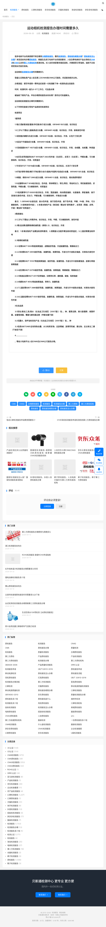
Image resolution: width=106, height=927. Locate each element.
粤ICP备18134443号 (53, 917)
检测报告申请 (10, 669)
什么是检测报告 (44, 724)
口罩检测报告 (36, 10)
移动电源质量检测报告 (80, 686)
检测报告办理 (27, 72)
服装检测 (41, 720)
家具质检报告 (76, 682)
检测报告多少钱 (11, 703)
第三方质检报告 (11, 660)
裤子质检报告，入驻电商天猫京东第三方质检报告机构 (65, 480)
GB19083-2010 (11, 694)
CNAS (21, 404)
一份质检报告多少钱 (79, 720)
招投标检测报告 (44, 711)
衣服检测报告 (12, 852)
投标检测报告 (10, 707)
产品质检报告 (43, 656)
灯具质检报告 (43, 677)
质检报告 (25, 10)
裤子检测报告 (12, 856)
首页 (5, 10)
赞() (75, 33)
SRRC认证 (75, 665)
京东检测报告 (50, 10)
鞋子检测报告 (12, 863)
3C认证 (10, 748)
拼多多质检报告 (11, 729)
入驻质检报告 (43, 716)
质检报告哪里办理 (75, 56)
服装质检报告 (76, 711)
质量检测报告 (43, 652)
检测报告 (53, 4)
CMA (16, 63)
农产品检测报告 (13, 791)
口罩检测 (8, 686)
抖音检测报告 (12, 809)
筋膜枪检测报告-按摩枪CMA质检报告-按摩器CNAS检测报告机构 (41, 453)
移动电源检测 (10, 673)
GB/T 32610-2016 (78, 677)
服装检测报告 (76, 724)
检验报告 (8, 652)
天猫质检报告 (43, 686)
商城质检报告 (76, 707)
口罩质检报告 (10, 733)
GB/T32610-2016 (45, 669)
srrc (72, 716)
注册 (60, 506)
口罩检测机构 (76, 703)
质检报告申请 (76, 669)
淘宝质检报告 (43, 703)
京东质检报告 (43, 694)
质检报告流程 (76, 673)
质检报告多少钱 (11, 699)
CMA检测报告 (10, 724)
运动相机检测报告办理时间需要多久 (53, 28)
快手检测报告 (12, 806)
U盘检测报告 (76, 733)
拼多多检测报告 (91, 10)
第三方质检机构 (30, 63)
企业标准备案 (76, 729)
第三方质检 (72, 404)
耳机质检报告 (10, 677)
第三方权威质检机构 (13, 720)
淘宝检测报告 (77, 10)
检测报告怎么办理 (45, 707)
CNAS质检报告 (11, 716)
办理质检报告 (47, 56)
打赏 (61, 370)
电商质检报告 (10, 711)
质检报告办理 (43, 648)
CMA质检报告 (13, 759)
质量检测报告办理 (78, 694)
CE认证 (10, 751)
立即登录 (47, 506)
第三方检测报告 (44, 682)
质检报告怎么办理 (67, 408)
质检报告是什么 (44, 699)
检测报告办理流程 (12, 682)
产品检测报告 (76, 656)
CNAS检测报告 (44, 729)
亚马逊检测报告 (13, 777)
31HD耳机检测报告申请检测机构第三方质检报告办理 (78, 420)
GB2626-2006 (11, 665)
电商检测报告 (12, 845)
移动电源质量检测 (12, 690)
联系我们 (43, 895)
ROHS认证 (11, 769)
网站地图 (62, 913)
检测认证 (11, 834)
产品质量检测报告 (45, 665)
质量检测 (74, 648)
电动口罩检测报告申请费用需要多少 (20, 420)
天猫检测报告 (63, 10)
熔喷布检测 (75, 699)
